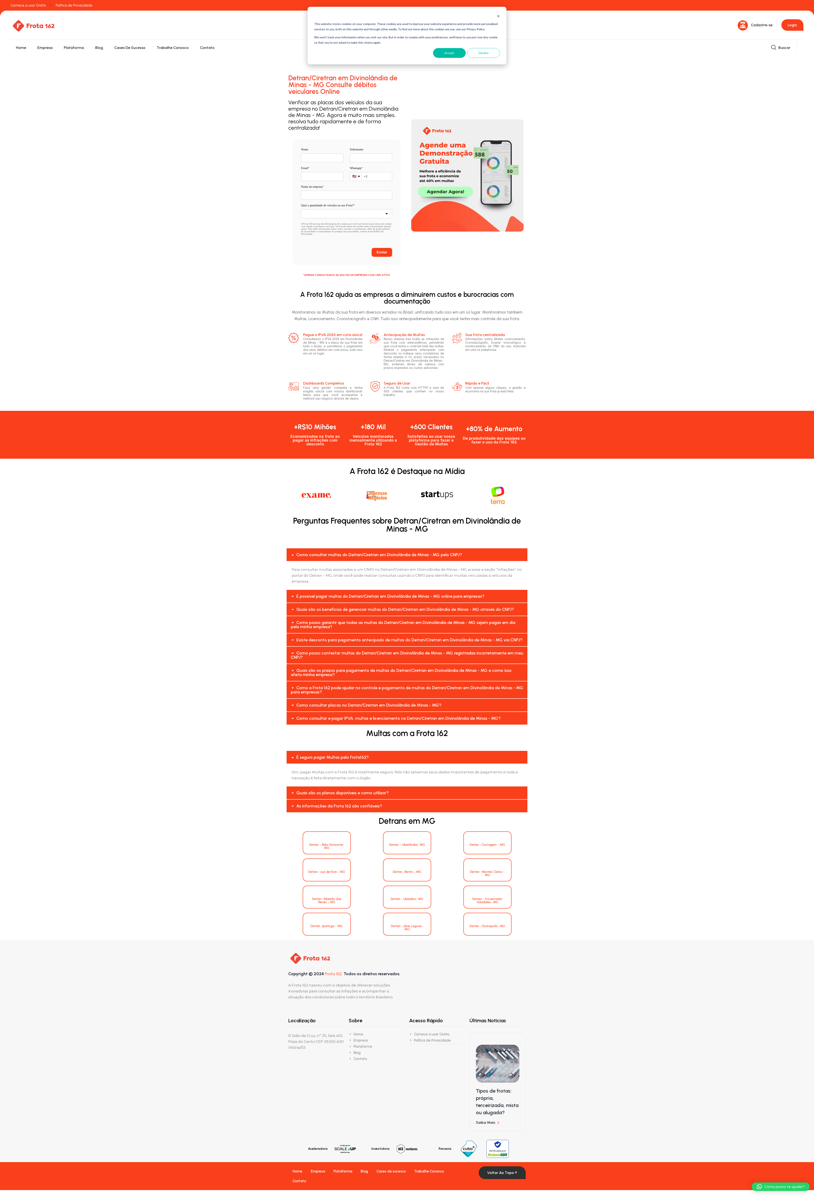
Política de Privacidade (74, 5)
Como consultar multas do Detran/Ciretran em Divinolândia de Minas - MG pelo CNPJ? (379, 554)
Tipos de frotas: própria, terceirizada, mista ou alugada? (497, 1101)
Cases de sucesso (129, 47)
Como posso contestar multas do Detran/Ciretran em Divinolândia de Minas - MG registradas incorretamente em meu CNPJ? (407, 655)
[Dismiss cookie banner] (498, 16)
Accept (449, 53)
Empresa (45, 47)
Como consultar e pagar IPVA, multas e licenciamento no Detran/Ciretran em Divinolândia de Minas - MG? (398, 718)
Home (21, 47)
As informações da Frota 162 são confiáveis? (339, 805)
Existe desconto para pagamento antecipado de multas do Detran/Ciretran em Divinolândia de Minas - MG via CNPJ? (409, 639)
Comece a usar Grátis (28, 5)
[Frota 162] (33, 25)
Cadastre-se (761, 25)
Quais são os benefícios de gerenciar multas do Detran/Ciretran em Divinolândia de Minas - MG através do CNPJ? (405, 609)
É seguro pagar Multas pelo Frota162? (332, 757)
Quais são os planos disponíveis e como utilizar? (342, 792)
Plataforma (74, 47)
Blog (99, 47)
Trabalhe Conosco (173, 47)
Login (792, 25)
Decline (484, 53)
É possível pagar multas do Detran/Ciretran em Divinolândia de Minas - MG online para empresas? (390, 596)
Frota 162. (334, 973)
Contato (207, 47)
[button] (407, 554)
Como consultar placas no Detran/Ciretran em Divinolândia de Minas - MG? (368, 705)
